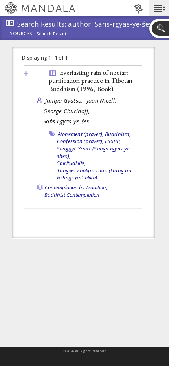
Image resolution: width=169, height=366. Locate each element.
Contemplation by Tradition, (76, 187)
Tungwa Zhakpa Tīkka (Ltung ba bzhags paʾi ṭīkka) (94, 174)
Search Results (52, 33)
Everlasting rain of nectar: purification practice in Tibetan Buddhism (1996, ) (90, 80)
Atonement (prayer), (81, 134)
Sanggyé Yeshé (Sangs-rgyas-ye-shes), (94, 152)
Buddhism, (117, 134)
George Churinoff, (67, 111)
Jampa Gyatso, (65, 100)
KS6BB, (113, 141)
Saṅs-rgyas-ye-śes (66, 121)
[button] (159, 8)
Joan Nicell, (102, 100)
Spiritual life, (71, 163)
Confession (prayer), (80, 141)
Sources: (22, 34)
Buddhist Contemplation (71, 194)
